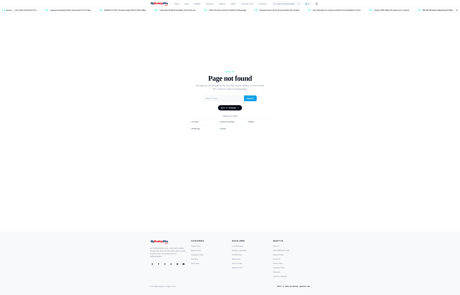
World (233, 4)
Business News (196, 250)
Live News (194, 122)
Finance (222, 4)
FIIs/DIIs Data (237, 255)
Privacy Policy (278, 263)
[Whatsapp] (171, 264)
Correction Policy (279, 268)
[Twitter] (152, 264)
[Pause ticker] (457, 10)
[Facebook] (158, 264)
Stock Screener (237, 263)
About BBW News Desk (281, 250)
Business (209, 4)
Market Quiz (236, 259)
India (186, 4)
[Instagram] (164, 264)
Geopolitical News (197, 255)
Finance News (195, 246)
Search (250, 98)
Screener (262, 4)
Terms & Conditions (280, 276)
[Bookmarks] (316, 4)
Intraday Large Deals (226, 122)
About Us (276, 246)
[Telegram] (177, 264)
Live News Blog (237, 246)
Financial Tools (247, 4)
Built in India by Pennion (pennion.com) (293, 286)
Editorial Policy (278, 255)
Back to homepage (228, 108)
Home (176, 4)
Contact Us (276, 259)
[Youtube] (183, 264)
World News (195, 263)
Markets (197, 4)
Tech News (194, 259)
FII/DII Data (195, 129)
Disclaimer (276, 272)
